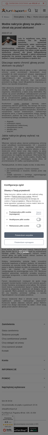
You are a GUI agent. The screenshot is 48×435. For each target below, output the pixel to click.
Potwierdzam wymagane (24, 242)
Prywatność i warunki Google (20, 205)
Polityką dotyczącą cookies (21, 196)
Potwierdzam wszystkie (24, 235)
